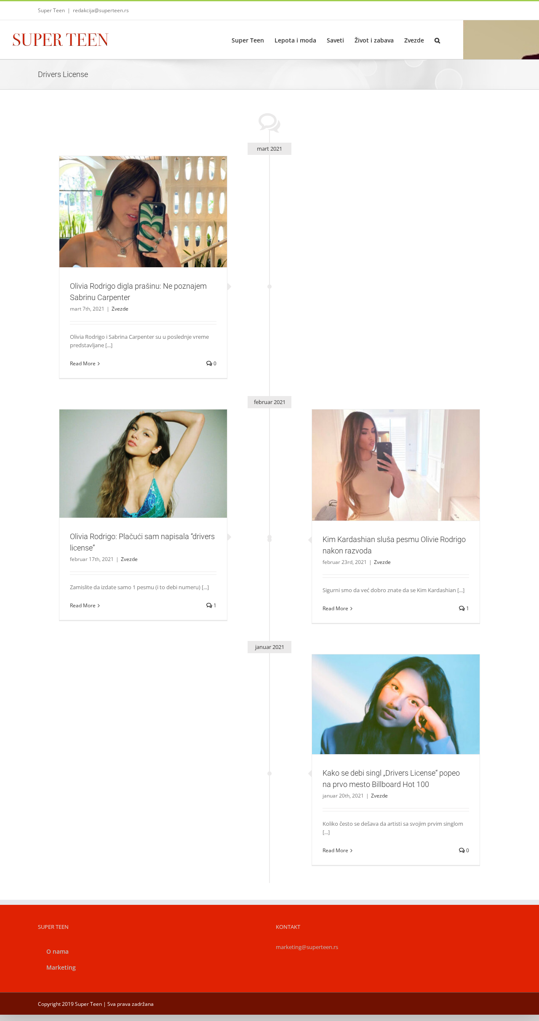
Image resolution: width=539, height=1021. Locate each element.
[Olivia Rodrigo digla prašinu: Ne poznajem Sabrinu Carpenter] (143, 212)
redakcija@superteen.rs (101, 10)
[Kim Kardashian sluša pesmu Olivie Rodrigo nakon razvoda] (396, 465)
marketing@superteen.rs (307, 947)
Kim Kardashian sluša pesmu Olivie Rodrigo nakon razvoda (385, 454)
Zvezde (143, 225)
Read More (83, 363)
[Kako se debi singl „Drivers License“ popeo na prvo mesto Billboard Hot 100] (396, 704)
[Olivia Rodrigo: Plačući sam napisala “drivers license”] (143, 463)
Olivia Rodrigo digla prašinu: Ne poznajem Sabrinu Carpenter (133, 201)
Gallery (153, 201)
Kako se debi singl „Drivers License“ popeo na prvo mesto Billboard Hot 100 (385, 689)
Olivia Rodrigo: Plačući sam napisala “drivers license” (133, 452)
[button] (437, 39)
